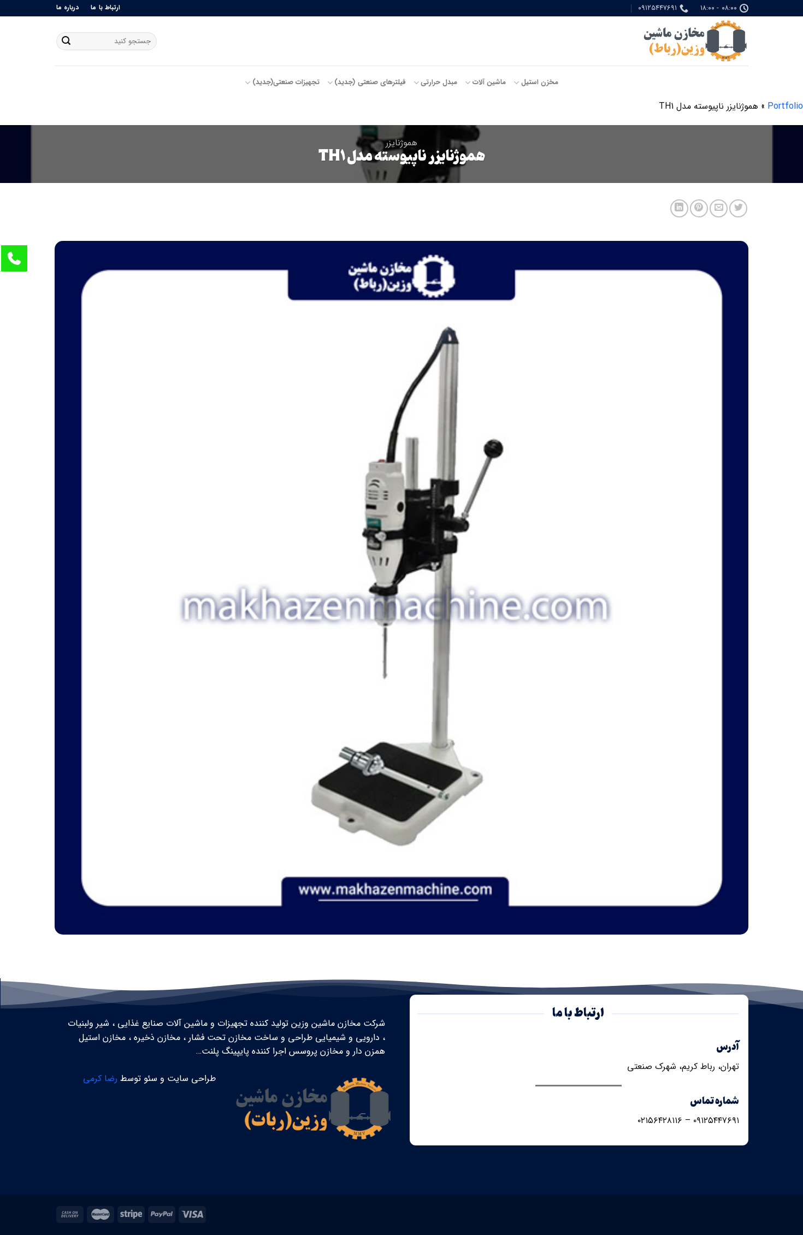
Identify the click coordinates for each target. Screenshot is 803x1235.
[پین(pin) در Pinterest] (699, 208)
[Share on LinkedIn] (679, 208)
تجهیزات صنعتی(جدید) (286, 82)
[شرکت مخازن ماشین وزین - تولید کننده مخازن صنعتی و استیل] (693, 41)
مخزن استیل (539, 82)
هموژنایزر (401, 143)
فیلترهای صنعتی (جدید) (370, 82)
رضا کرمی (100, 1078)
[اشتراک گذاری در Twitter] (738, 208)
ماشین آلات (489, 82)
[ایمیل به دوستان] (719, 208)
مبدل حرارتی (439, 82)
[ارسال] (66, 41)
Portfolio (785, 106)
